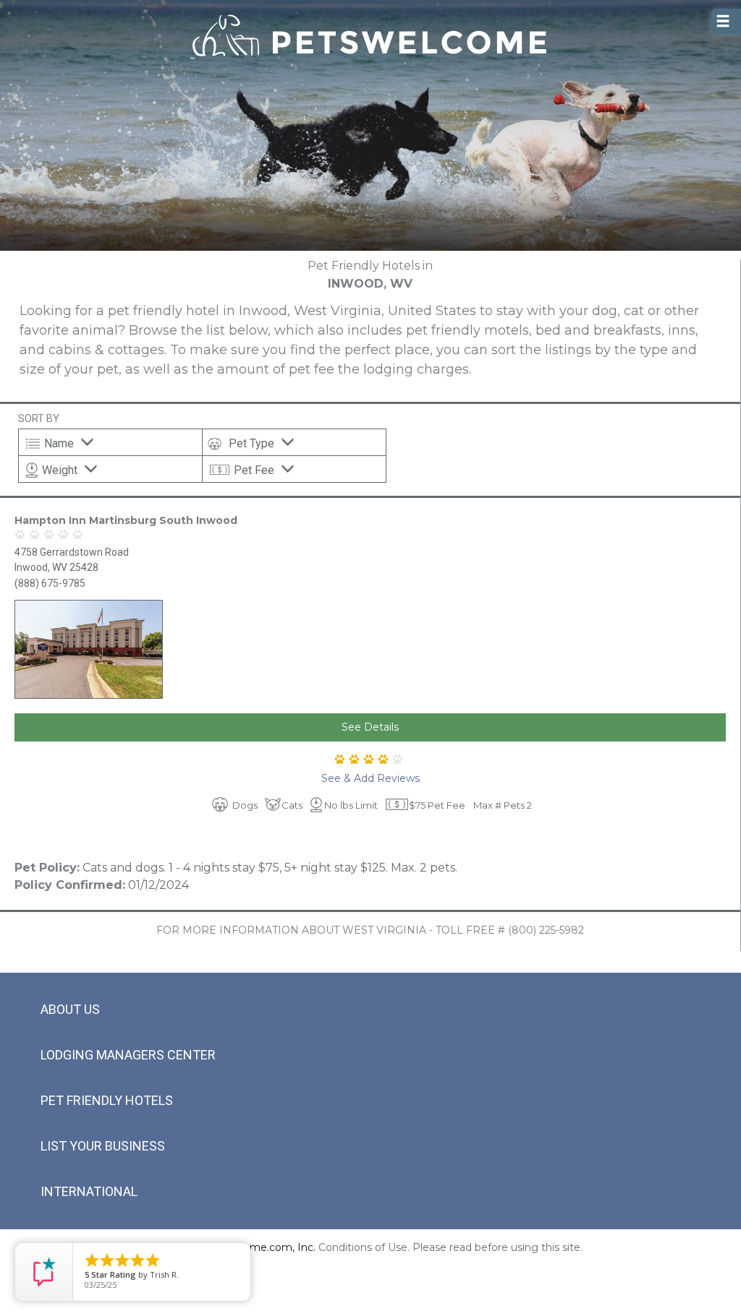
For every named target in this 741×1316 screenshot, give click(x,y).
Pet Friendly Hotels (107, 1100)
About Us (70, 1009)
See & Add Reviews (370, 778)
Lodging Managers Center (128, 1054)
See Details (370, 727)
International (89, 1191)
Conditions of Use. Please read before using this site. (450, 1247)
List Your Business (103, 1145)
